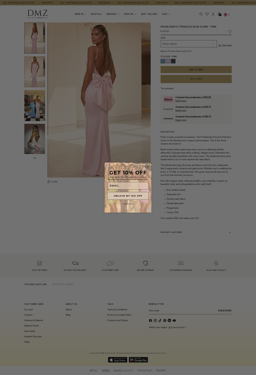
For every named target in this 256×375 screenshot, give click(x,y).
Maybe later (128, 204)
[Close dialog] (147, 166)
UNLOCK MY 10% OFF (128, 196)
